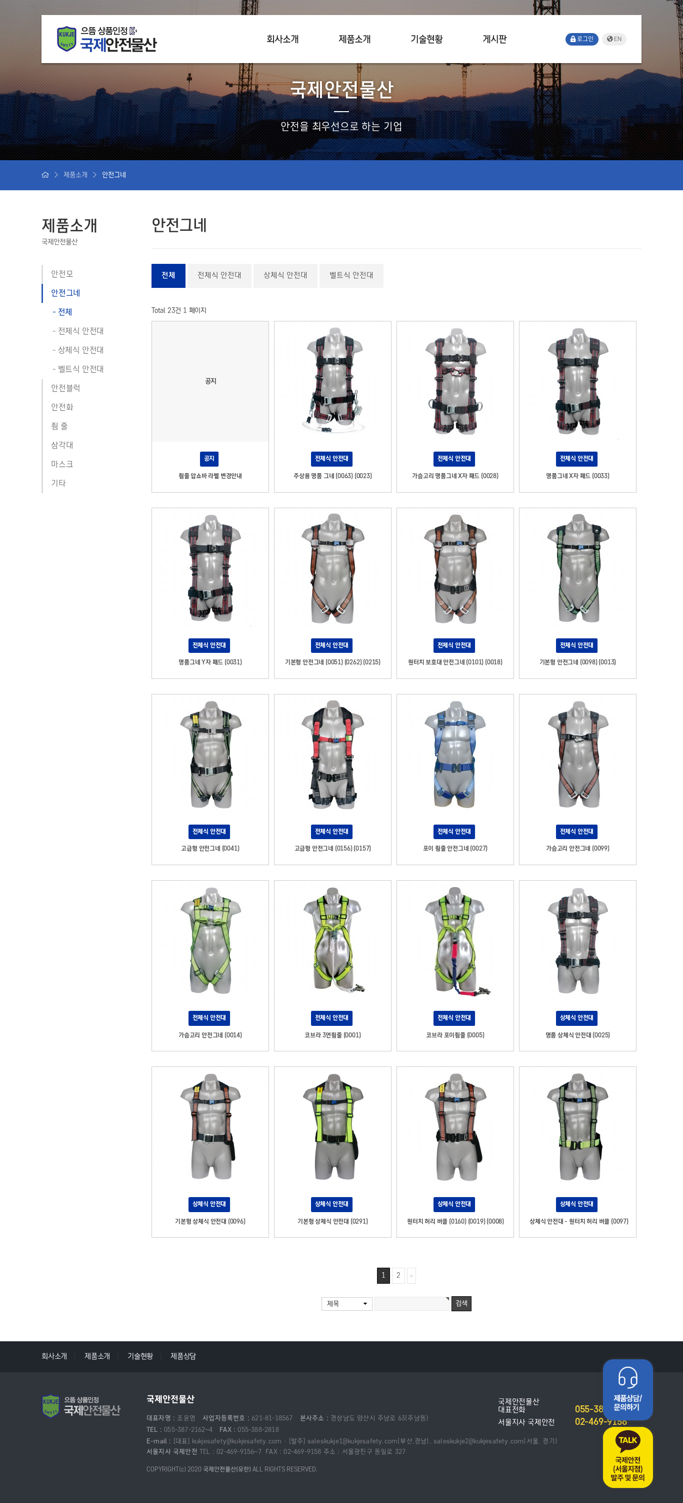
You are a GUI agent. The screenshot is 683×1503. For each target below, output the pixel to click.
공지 (209, 458)
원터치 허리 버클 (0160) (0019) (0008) (455, 1221)
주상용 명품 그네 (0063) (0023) (333, 476)
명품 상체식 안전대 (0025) (578, 1035)
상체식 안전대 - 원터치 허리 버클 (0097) (579, 1221)
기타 (58, 483)
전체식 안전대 (81, 331)
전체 (65, 312)
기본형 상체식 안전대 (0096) (210, 1221)
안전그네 (65, 293)
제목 (333, 1304)
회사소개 (282, 39)
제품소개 (354, 39)
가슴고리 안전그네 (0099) (578, 848)
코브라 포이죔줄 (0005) (455, 1035)
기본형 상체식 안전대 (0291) (333, 1221)
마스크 (62, 464)
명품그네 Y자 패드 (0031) (210, 662)
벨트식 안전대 (81, 369)
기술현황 (426, 39)
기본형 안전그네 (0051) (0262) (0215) (332, 662)
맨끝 (411, 1276)
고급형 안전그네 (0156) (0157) (333, 848)
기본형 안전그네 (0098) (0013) (578, 662)
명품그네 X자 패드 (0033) (578, 476)
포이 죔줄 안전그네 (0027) (455, 848)
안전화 (62, 407)
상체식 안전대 (81, 350)
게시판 (494, 39)
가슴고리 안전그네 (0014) (210, 1035)
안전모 (62, 274)
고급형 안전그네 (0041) (210, 848)
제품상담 (183, 1356)
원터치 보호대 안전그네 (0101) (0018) (455, 662)
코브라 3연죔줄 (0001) (332, 1035)
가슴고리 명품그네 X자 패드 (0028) (455, 476)
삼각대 (62, 445)
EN (617, 39)
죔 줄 (59, 426)
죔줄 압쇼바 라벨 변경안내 (210, 476)
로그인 (585, 39)
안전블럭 (65, 388)
